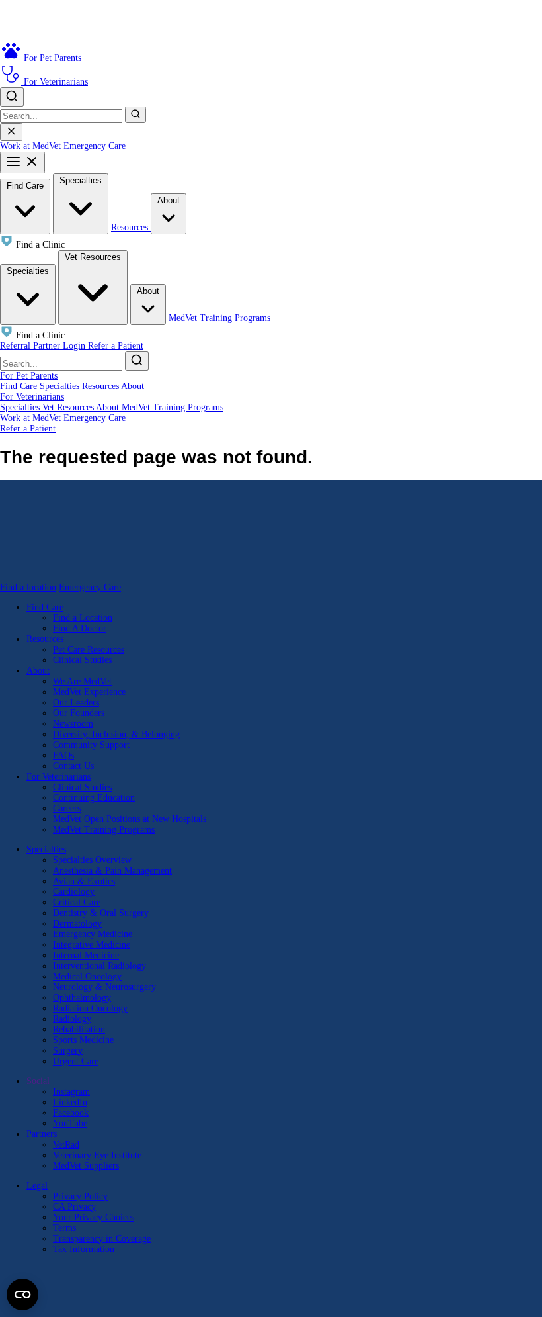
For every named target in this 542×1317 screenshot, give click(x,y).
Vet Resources (93, 257)
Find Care (25, 186)
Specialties (80, 180)
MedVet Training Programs (219, 318)
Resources (131, 227)
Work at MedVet (31, 146)
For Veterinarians (32, 397)
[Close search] (11, 132)
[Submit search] (135, 115)
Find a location (28, 587)
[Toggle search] (12, 97)
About (168, 200)
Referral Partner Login (44, 346)
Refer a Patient (115, 346)
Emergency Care (94, 146)
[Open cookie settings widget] (22, 1294)
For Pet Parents (29, 376)
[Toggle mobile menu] (22, 162)
